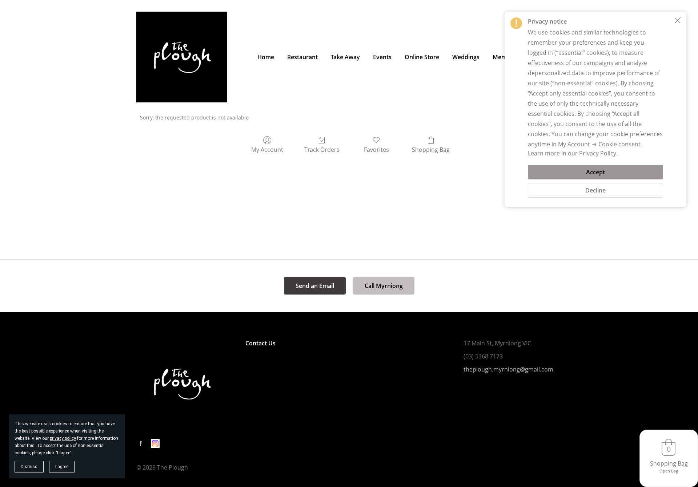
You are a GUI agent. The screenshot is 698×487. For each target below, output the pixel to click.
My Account (267, 149)
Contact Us (260, 343)
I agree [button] (61, 466)
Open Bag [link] (668, 471)
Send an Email (315, 286)
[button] (677, 20)
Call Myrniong (384, 286)
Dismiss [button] (29, 466)
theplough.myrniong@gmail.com (508, 369)
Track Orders (322, 149)
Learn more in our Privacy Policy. (573, 153)
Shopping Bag (431, 149)
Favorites (376, 149)
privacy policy (63, 438)
